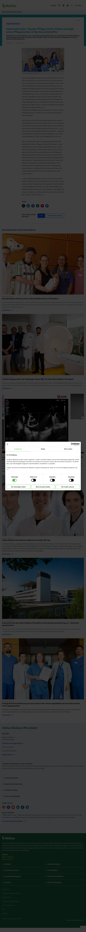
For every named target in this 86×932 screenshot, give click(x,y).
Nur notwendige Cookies (18, 487)
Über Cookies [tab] (68, 449)
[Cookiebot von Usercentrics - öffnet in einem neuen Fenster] (72, 444)
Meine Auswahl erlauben (43, 487)
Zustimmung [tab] (18, 449)
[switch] (33, 480)
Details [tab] (43, 449)
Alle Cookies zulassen (67, 487)
